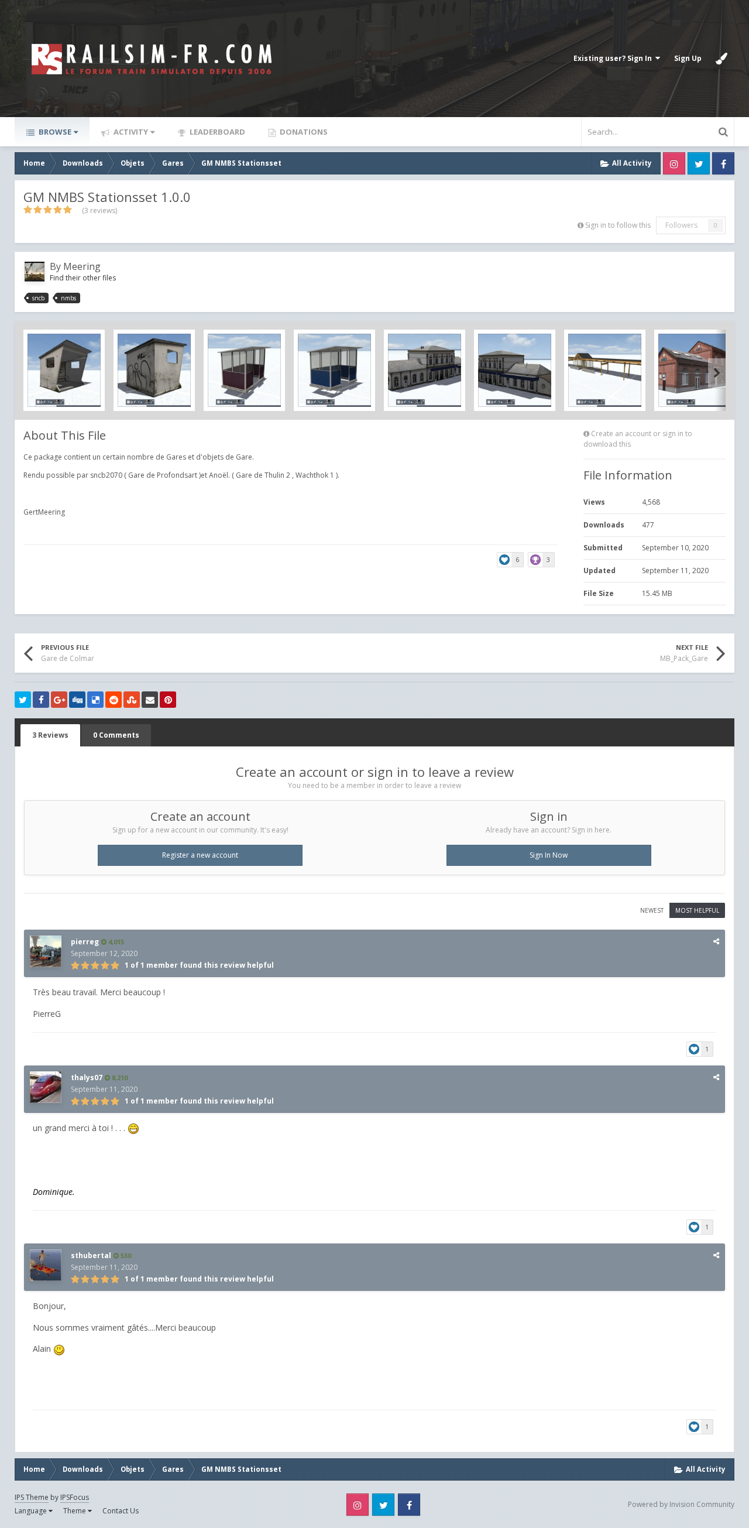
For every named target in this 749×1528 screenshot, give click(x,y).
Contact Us (120, 1511)
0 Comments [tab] (116, 735)
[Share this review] (716, 941)
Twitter (699, 163)
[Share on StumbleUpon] (131, 699)
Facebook (723, 163)
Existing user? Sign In (614, 58)
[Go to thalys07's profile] (45, 1087)
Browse (54, 131)
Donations (303, 131)
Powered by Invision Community (681, 1504)
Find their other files (83, 278)
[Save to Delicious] (95, 699)
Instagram (674, 163)
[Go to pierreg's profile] (45, 951)
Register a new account (200, 855)
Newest (652, 910)
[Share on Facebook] (41, 699)
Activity (130, 131)
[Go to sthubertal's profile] (45, 1265)
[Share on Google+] (59, 699)
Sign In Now (549, 855)
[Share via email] (150, 699)
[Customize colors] (721, 58)
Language (32, 1511)
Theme (75, 1511)
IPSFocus (74, 1497)
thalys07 (86, 1077)
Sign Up (688, 58)
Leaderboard (216, 131)
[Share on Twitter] (23, 699)
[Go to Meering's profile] (34, 272)
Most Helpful (697, 910)
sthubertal (91, 1255)
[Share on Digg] (77, 699)
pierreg (85, 942)
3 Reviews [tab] (50, 735)
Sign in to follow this (618, 225)
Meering (82, 266)
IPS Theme (32, 1497)
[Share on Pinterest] (168, 699)
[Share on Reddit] (113, 699)
